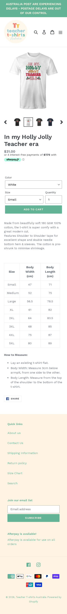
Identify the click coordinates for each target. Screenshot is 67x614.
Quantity (50, 192)
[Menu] (60, 32)
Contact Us (15, 443)
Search (12, 483)
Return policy (17, 463)
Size (7, 192)
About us (14, 433)
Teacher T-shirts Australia (31, 597)
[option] (17, 122)
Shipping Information (22, 453)
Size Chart (14, 473)
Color (8, 177)
